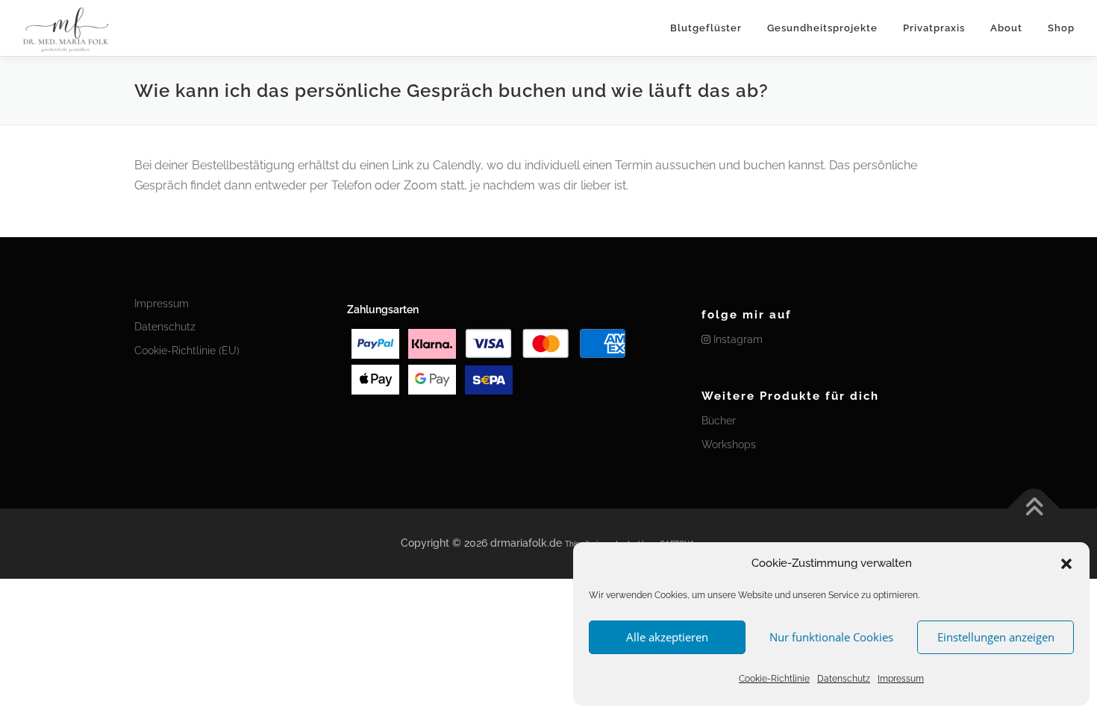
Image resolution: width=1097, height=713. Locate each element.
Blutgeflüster (706, 28)
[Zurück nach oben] (1033, 509)
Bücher (718, 421)
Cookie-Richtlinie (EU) (187, 350)
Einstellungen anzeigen (995, 636)
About (1006, 28)
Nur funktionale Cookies (831, 636)
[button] (1066, 563)
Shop (1061, 28)
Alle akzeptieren (667, 636)
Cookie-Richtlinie (774, 678)
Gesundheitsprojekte (822, 28)
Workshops (728, 444)
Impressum (901, 678)
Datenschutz (843, 678)
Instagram (736, 339)
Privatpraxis (934, 28)
